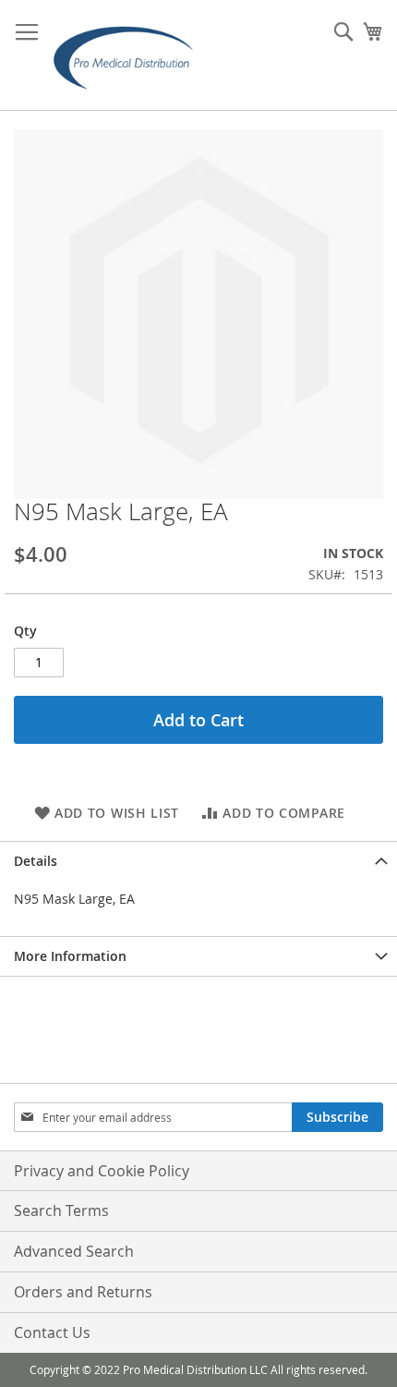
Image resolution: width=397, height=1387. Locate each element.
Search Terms (61, 1210)
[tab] (198, 861)
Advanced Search (74, 1251)
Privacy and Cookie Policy (101, 1171)
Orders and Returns (83, 1292)
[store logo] (129, 55)
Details (35, 861)
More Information (70, 956)
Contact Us (52, 1332)
